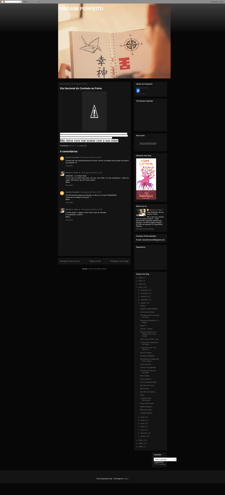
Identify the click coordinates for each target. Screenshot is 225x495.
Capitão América (146, 413)
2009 (141, 443)
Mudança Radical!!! (147, 356)
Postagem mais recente (70, 261)
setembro (144, 300)
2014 (141, 278)
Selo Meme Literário (147, 392)
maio (143, 423)
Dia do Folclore (146, 353)
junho (143, 420)
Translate (161, 464)
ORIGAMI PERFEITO (80, 8)
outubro (144, 296)
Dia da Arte (144, 388)
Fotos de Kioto (145, 364)
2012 (141, 284)
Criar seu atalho (140, 93)
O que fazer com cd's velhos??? (148, 348)
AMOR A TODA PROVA (148, 309)
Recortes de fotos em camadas (148, 372)
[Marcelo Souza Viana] (138, 92)
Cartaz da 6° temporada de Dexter (149, 343)
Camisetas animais (147, 312)
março (143, 430)
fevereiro (144, 433)
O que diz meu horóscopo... (145, 399)
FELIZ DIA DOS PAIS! (148, 382)
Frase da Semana (147, 403)
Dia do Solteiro (145, 379)
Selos (142, 395)
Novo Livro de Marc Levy (149, 339)
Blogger (125, 479)
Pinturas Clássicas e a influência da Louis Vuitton (148, 334)
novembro (145, 293)
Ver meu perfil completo (145, 229)
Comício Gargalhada (148, 367)
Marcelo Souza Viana (142, 88)
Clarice (142, 306)
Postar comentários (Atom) (97, 269)
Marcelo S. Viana (72, 173)
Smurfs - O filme (146, 329)
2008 (141, 447)
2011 (141, 287)
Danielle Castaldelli (73, 157)
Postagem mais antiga (119, 261)
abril (142, 426)
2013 (141, 281)
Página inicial (95, 261)
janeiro (143, 436)
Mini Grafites (145, 376)
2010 (141, 440)
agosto (143, 303)
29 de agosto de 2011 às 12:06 (90, 192)
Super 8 (143, 326)
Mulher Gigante (146, 407)
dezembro (145, 290)
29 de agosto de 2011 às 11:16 (91, 173)
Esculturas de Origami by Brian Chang (149, 360)
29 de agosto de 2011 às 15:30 (91, 209)
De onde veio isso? (147, 385)
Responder (69, 166)
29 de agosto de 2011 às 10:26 (90, 157)
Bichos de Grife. (146, 410)
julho (143, 417)
